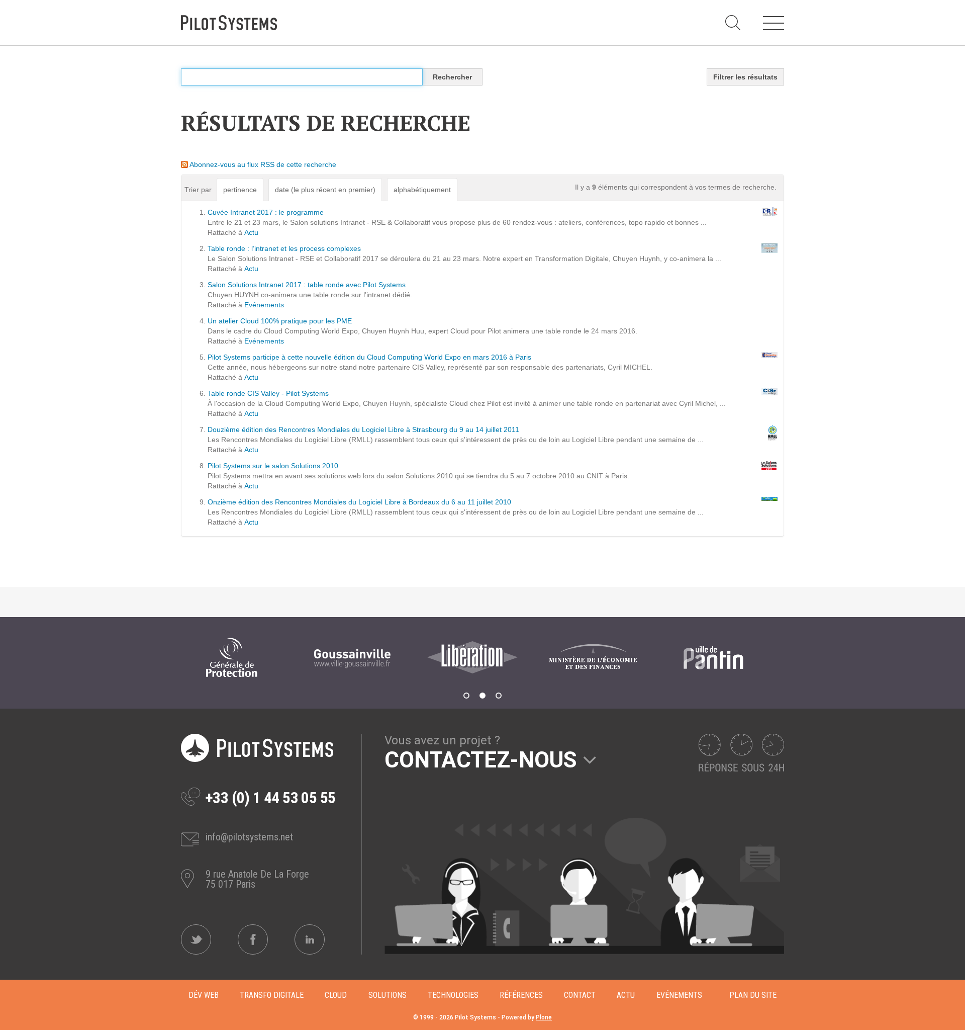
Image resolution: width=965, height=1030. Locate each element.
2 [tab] (482, 696)
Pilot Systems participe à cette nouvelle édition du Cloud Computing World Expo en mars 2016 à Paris (369, 357)
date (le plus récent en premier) (325, 190)
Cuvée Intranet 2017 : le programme (266, 212)
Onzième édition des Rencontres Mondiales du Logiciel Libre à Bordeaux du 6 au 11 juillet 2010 (359, 502)
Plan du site (753, 995)
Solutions (387, 995)
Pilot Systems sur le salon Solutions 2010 (273, 466)
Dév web (203, 995)
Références (521, 995)
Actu (251, 232)
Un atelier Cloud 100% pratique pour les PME (280, 321)
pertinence (240, 190)
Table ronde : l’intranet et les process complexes (284, 248)
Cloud (336, 995)
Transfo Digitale (272, 995)
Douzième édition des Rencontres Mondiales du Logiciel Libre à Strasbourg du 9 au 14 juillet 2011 (363, 429)
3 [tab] (499, 696)
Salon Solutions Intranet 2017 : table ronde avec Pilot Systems (307, 285)
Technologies (453, 995)
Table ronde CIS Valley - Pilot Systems (268, 393)
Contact (580, 995)
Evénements (264, 305)
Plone (544, 1017)
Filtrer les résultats (745, 77)
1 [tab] (466, 696)
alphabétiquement (422, 190)
